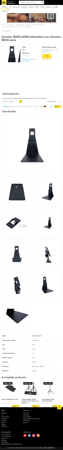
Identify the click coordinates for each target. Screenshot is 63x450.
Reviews (31, 7)
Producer (5, 7)
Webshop (48, 7)
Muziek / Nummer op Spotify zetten (12, 444)
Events (37, 7)
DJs (3, 415)
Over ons (5, 11)
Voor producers (6, 434)
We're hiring (26, 420)
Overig (42, 7)
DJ (10, 7)
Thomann (6, 106)
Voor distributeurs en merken (31, 419)
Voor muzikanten (6, 436)
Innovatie (24, 7)
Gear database (7, 31)
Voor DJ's (4, 438)
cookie (40, 448)
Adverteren (26, 415)
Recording (4, 442)
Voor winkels (27, 417)
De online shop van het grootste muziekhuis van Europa (24, 106)
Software (4, 440)
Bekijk (57, 106)
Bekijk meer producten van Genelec (29, 60)
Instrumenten (16, 7)
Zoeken (42, 2)
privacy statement (48, 448)
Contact (25, 422)
